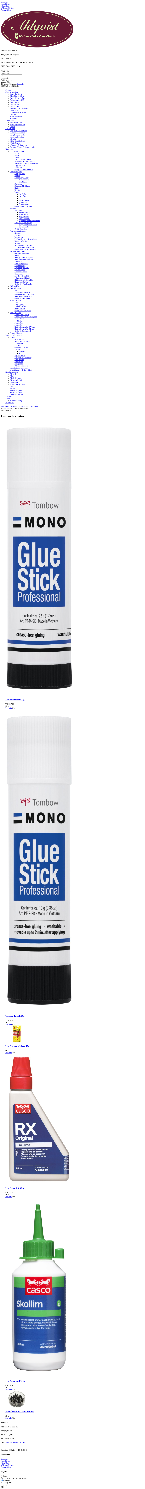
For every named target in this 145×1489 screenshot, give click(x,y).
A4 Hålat (22, 196)
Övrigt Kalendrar (20, 229)
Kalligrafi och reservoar (22, 358)
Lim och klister (19, 270)
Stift (20, 354)
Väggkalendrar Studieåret (28, 225)
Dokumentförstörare (21, 241)
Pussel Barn (18, 323)
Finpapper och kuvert (22, 292)
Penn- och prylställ (21, 264)
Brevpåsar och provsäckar (23, 296)
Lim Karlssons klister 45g (17, 1046)
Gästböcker (23, 182)
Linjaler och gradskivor (22, 276)
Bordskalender (24, 212)
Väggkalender (24, 217)
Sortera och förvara (17, 151)
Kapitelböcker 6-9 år (17, 98)
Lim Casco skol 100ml (15, 1381)
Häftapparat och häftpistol (23, 257)
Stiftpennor (18, 345)
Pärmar (17, 157)
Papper (16, 192)
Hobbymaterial (19, 309)
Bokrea (8, 90)
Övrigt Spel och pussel (22, 331)
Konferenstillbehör (21, 282)
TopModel (13, 118)
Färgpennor (14, 382)
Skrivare (17, 235)
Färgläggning (19, 304)
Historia (13, 139)
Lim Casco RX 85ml (14, 1188)
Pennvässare (18, 362)
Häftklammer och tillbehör (23, 260)
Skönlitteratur (10, 121)
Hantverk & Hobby (17, 137)
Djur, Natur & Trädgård (18, 131)
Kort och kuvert (15, 288)
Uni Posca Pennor (16, 394)
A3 (20, 198)
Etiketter (17, 190)
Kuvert (16, 290)
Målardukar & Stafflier (18, 384)
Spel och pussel (15, 313)
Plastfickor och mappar (22, 159)
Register (17, 153)
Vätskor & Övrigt (16, 392)
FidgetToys (14, 110)
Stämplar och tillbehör (22, 278)
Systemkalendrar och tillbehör (29, 221)
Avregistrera (7, 1483)
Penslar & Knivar (16, 390)
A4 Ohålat (23, 194)
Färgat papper (24, 200)
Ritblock (17, 302)
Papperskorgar (19, 165)
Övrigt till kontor (16, 333)
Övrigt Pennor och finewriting (20, 370)
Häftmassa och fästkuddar (23, 280)
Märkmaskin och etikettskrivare (25, 239)
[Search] (2, 76)
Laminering (18, 237)
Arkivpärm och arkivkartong (24, 161)
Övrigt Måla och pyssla (22, 311)
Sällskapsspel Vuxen (21, 315)
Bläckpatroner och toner (23, 245)
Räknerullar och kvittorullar (24, 247)
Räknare (17, 233)
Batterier (17, 243)
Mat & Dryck (15, 143)
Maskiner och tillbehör (18, 231)
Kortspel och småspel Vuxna (24, 327)
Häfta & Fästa (15, 286)
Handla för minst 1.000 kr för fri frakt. (14, 410)
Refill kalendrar (24, 219)
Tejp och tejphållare (21, 268)
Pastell (12, 388)
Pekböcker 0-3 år (16, 94)
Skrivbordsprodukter (17, 251)
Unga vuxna (14, 102)
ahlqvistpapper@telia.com (15, 1442)
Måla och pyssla (16, 300)
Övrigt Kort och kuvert (22, 298)
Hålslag (17, 255)
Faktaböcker (14, 104)
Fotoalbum (18, 168)
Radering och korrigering (19, 368)
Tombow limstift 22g (14, 700)
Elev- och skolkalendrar (22, 223)
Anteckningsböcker (21, 178)
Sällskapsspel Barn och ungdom (25, 317)
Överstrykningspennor (22, 347)
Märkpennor (18, 364)
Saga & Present (15, 106)
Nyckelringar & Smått (18, 112)
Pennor (12, 337)
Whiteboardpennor (21, 366)
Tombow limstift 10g (14, 1016)
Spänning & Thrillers (17, 125)
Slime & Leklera (16, 116)
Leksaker (13, 114)
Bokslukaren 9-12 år (17, 100)
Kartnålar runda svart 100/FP (19, 1411)
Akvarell (13, 374)
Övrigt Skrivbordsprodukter (24, 284)
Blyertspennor (19, 356)
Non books (9, 149)
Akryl (12, 376)
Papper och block (16, 172)
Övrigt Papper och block (23, 206)
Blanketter (18, 184)
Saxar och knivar (20, 272)
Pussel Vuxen (19, 319)
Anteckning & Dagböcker (19, 108)
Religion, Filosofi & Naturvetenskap (23, 147)
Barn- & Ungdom (11, 92)
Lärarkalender (24, 227)
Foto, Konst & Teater (17, 135)
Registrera (7, 1480)
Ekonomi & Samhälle (17, 133)
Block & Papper (16, 378)
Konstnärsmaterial (20, 307)
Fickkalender (23, 215)
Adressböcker (24, 180)
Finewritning (19, 360)
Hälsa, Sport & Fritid (17, 141)
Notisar (17, 176)
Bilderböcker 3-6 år (17, 96)
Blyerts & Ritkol (16, 380)
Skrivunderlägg (19, 266)
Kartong (17, 188)
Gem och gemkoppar (22, 253)
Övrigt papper (24, 204)
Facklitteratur (10, 129)
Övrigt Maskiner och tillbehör (25, 249)
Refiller (17, 349)
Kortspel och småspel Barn (24, 329)
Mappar (17, 155)
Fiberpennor (18, 343)
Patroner (22, 351)
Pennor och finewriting (13, 335)
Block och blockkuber (22, 186)
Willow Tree (9, 403)
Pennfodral (18, 262)
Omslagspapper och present (24, 294)
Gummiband (18, 274)
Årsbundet (18, 210)
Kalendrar (13, 208)
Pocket (12, 127)
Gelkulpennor (19, 339)
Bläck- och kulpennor (22, 341)
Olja (11, 386)
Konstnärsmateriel (11, 372)
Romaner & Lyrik (16, 123)
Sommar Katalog (16, 401)
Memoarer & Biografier (18, 145)
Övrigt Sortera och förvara (23, 170)
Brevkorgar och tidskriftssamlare (26, 163)
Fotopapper (23, 202)
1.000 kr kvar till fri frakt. (10, 86)
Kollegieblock (19, 174)
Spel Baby (18, 321)
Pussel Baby (18, 325)
